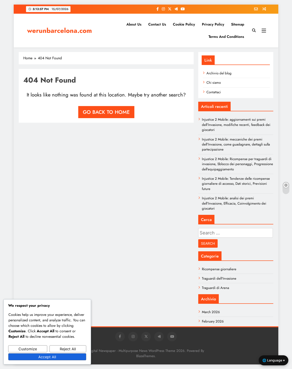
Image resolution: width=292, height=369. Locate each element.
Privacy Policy (213, 24)
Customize (27, 349)
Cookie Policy (184, 24)
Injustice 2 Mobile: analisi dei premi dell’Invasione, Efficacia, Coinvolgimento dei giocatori (234, 203)
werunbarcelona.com (59, 30)
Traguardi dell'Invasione (219, 278)
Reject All (68, 349)
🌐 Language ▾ (273, 360)
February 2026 (213, 321)
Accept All (47, 357)
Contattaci (213, 92)
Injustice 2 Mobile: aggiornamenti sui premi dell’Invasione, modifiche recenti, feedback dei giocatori (236, 124)
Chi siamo (213, 82)
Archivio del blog (219, 73)
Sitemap (237, 24)
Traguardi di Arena (215, 287)
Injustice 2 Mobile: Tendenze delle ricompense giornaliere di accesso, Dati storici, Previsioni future (236, 183)
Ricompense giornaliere (219, 269)
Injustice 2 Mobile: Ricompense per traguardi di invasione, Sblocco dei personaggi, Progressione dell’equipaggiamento (237, 164)
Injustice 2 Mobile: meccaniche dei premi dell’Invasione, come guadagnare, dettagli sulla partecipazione (236, 144)
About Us (133, 24)
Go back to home (106, 112)
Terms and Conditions (226, 36)
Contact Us (157, 24)
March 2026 (211, 311)
